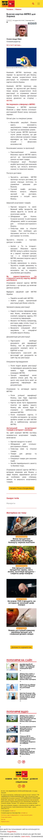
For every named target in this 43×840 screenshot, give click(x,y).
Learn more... (26, 836)
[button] (33, 4)
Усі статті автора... (13, 45)
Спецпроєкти (21, 782)
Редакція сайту (5, 821)
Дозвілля (34, 779)
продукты (11, 503)
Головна (9, 9)
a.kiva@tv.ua (24, 813)
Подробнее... (12, 832)
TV (20, 779)
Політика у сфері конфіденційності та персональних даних (16, 815)
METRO (9, 101)
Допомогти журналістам (21, 647)
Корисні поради (21, 537)
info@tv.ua (12, 810)
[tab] (19, 761)
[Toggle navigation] (38, 4)
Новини (18, 9)
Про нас (3, 819)
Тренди (25, 779)
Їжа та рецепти (21, 599)
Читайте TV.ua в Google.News (21, 488)
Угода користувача (6, 817)
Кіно (15, 779)
